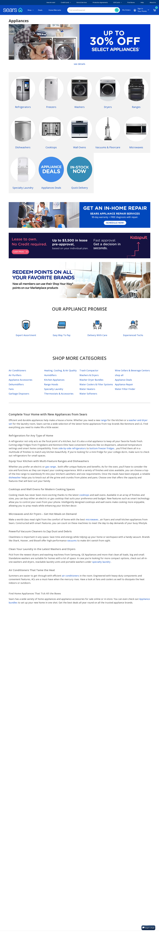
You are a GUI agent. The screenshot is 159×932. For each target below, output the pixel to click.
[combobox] (93, 10)
